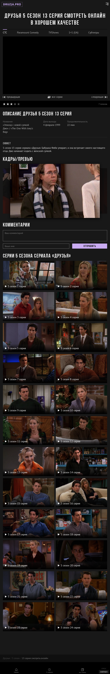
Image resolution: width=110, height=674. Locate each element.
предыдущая (13, 96)
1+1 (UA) (73, 32)
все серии (57, 96)
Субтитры (93, 32)
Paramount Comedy (28, 32)
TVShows (54, 32)
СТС (5, 32)
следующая (97, 96)
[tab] (5, 32)
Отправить (90, 246)
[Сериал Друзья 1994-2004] (12, 4)
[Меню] (106, 4)
